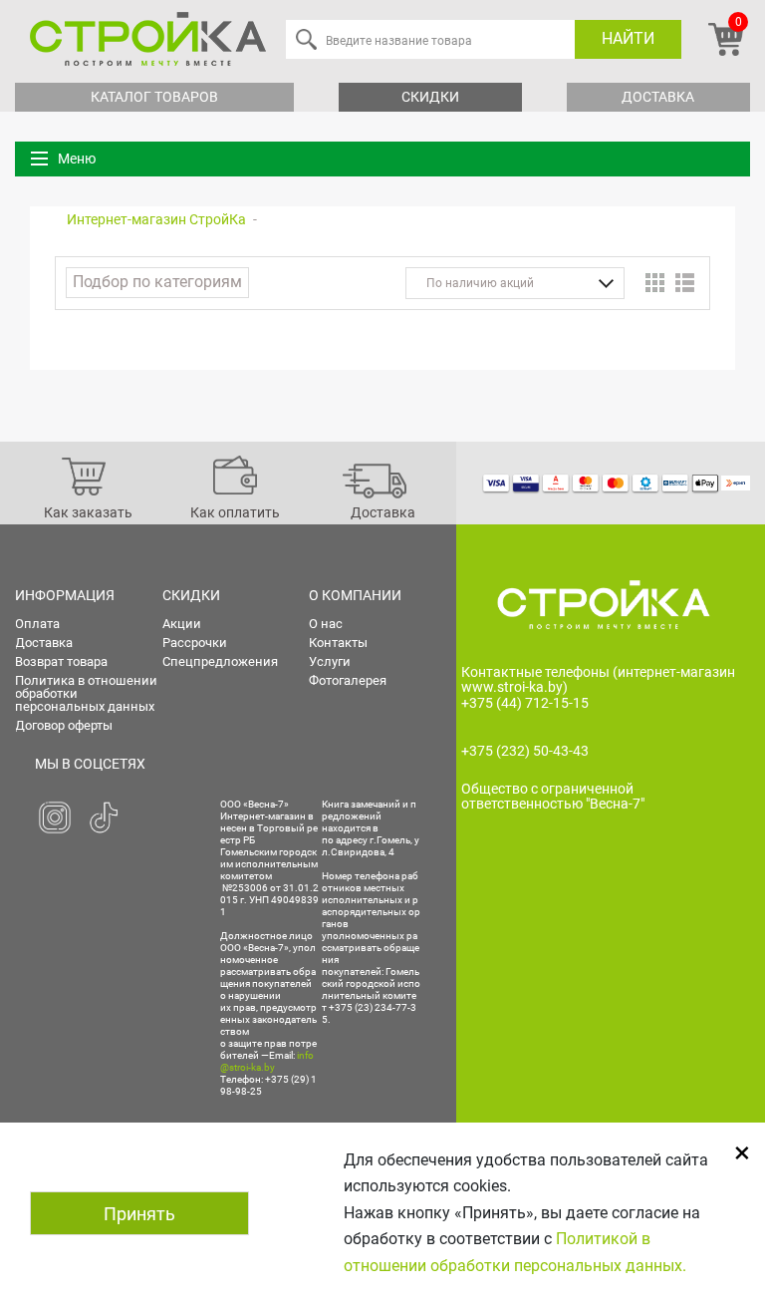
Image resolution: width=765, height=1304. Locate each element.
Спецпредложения (220, 661)
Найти (628, 38)
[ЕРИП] (735, 482)
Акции (181, 623)
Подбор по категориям (157, 281)
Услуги (330, 661)
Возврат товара (61, 661)
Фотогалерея (347, 680)
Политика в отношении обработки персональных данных (86, 693)
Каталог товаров (154, 97)
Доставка (658, 97)
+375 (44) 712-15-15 (525, 703)
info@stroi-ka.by (267, 1061)
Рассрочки (194, 642)
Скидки (430, 97)
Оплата (37, 623)
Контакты (338, 642)
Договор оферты (64, 725)
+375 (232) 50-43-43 (525, 751)
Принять (139, 1213)
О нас (326, 623)
